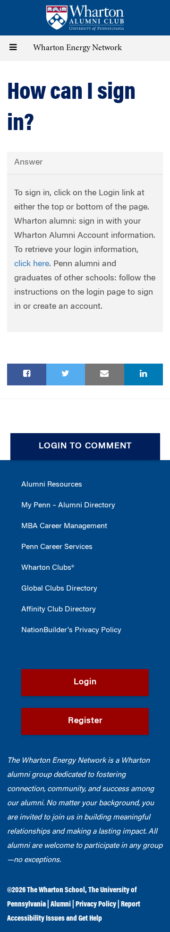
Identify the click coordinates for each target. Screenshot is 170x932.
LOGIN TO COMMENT (85, 446)
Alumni (61, 904)
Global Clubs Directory (59, 588)
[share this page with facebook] (26, 374)
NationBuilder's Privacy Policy (71, 630)
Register (85, 721)
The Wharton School (56, 890)
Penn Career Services (57, 547)
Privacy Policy (96, 904)
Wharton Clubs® (47, 568)
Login (85, 682)
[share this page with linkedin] (143, 374)
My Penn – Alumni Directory (68, 505)
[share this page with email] (104, 374)
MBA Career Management (64, 526)
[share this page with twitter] (65, 374)
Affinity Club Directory (58, 609)
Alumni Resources (51, 484)
